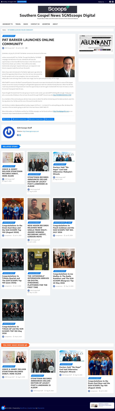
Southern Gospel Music (20, 119)
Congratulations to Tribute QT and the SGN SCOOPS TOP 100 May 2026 (12, 329)
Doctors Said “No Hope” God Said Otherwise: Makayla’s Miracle (62, 170)
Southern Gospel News (37, 119)
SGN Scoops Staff (9, 48)
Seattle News (32, 408)
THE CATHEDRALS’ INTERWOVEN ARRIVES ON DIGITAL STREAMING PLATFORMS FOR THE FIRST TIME (38, 281)
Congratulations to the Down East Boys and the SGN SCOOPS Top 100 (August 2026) (12, 228)
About (55, 24)
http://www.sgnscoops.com (31, 131)
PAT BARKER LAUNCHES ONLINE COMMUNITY (20, 30)
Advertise (46, 24)
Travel (18, 24)
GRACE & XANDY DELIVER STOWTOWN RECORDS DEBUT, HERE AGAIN (12, 172)
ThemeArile (41, 408)
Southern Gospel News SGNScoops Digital (57, 15)
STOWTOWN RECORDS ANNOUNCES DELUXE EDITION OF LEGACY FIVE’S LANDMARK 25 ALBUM (38, 181)
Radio (26, 24)
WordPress (23, 408)
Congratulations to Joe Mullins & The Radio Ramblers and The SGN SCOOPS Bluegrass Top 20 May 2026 (63, 278)
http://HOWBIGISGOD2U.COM (62, 95)
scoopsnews (8, 235)
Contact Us (35, 24)
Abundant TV (8, 24)
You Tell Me (50, 119)
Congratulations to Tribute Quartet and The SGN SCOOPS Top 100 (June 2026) (12, 279)
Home (4, 30)
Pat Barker (7, 119)
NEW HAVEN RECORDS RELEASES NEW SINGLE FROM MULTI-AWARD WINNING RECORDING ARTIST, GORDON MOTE (38, 231)
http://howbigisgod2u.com (61, 111)
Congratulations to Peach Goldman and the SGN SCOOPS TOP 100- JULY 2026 (63, 228)
